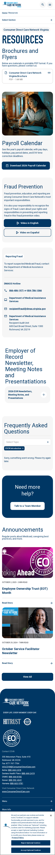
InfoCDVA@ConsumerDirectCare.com (18, 767)
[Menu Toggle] (50, 5)
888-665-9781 (16, 783)
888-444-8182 (15, 777)
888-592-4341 (15, 780)
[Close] (51, 815)
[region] (27, 833)
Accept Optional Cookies (31, 850)
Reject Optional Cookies (30, 843)
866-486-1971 (16, 290)
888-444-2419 (28, 773)
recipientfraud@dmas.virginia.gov (27, 308)
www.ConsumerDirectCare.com (16, 791)
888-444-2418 (14, 770)
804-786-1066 (34, 290)
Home (4, 13)
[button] (27, 223)
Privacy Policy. (18, 838)
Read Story (7, 603)
